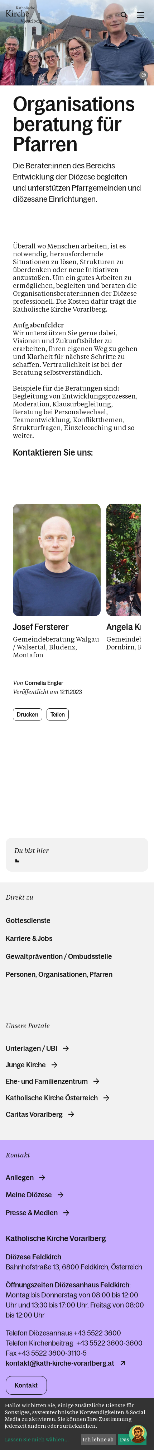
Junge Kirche (26, 1065)
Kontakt (26, 1385)
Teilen (57, 714)
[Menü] (140, 15)
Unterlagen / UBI (31, 1048)
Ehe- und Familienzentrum (47, 1081)
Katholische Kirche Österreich (52, 1098)
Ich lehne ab (98, 1439)
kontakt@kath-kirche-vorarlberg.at (60, 1363)
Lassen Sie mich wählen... (37, 1439)
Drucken (27, 714)
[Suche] (123, 15)
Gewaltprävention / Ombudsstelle (59, 956)
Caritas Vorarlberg (34, 1114)
